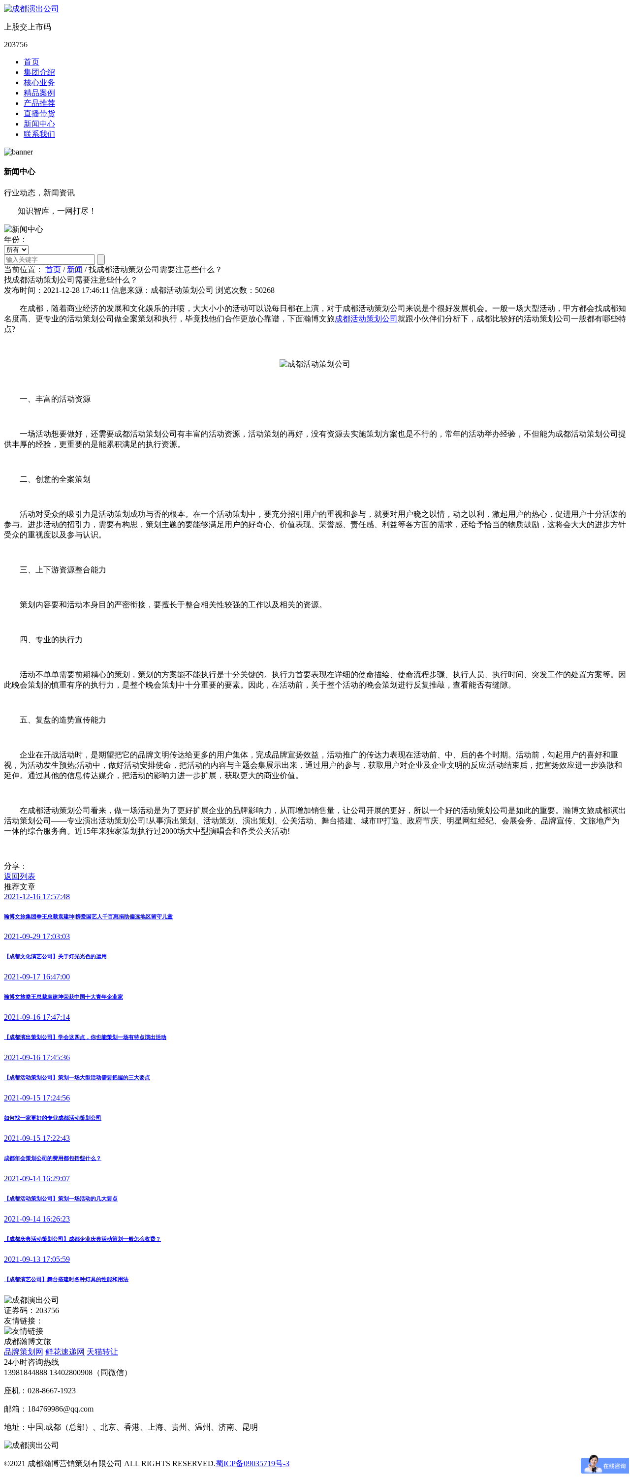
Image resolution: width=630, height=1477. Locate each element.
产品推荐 (39, 103)
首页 (31, 62)
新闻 (75, 269)
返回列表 (19, 876)
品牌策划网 (23, 1352)
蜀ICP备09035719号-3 (252, 1463)
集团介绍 (39, 72)
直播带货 (39, 113)
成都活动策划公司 (366, 318)
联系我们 (39, 134)
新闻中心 (39, 124)
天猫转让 (102, 1352)
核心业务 (39, 82)
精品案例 (39, 93)
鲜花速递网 (65, 1352)
